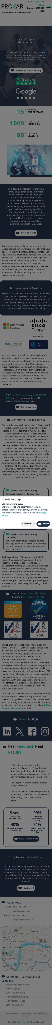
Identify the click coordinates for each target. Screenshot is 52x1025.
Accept (46, 524)
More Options (28, 524)
